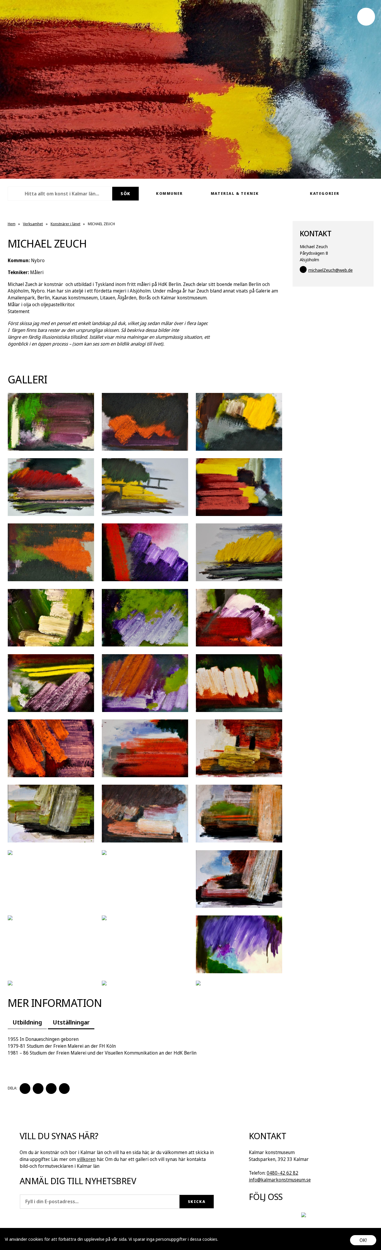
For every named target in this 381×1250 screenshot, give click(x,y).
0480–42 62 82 (282, 1173)
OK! (363, 1240)
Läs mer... (228, 1239)
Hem (11, 223)
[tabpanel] (145, 1046)
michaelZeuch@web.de (330, 270)
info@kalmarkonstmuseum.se (280, 1179)
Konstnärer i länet (65, 223)
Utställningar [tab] (71, 1022)
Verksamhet (33, 223)
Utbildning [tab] (27, 1022)
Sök (125, 193)
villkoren (86, 1159)
